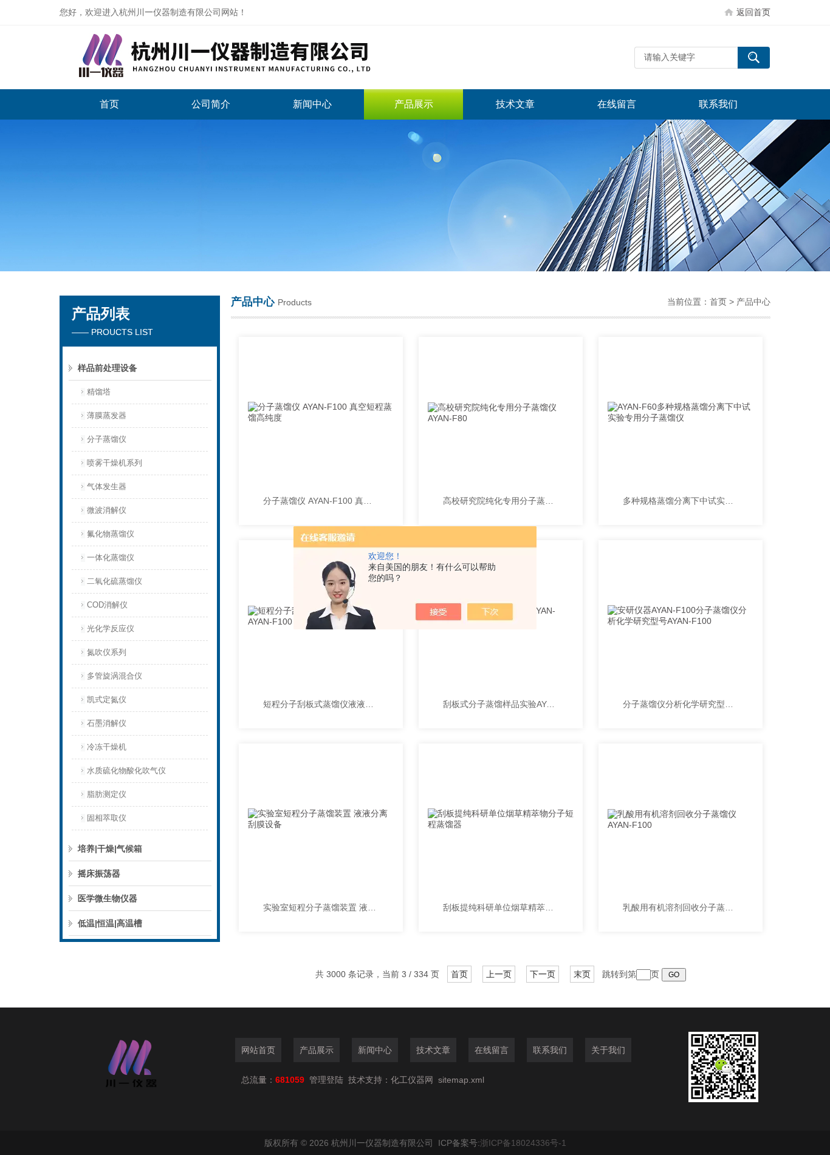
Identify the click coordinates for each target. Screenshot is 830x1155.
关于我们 (608, 1050)
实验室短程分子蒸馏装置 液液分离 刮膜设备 (321, 907)
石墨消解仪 (106, 723)
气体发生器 (106, 486)
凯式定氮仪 (106, 699)
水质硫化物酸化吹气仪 (126, 770)
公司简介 (210, 104)
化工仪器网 (412, 1080)
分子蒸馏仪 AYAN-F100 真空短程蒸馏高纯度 (321, 501)
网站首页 (258, 1050)
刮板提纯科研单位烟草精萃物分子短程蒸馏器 (500, 907)
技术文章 (515, 104)
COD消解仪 (107, 604)
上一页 (499, 974)
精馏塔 (99, 391)
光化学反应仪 (110, 628)
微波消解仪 (106, 510)
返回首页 (753, 12)
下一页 (542, 974)
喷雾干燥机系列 (114, 462)
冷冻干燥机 (106, 746)
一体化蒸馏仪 (110, 557)
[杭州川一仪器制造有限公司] (242, 57)
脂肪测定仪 (106, 794)
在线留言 (616, 104)
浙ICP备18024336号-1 (523, 1143)
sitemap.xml (461, 1080)
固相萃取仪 (106, 817)
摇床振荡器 (99, 873)
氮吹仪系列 (106, 652)
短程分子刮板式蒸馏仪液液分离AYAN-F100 (321, 704)
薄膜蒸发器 (106, 415)
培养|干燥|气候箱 (110, 848)
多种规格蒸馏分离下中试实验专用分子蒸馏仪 (680, 501)
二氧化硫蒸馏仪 (114, 581)
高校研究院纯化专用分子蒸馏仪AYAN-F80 (500, 501)
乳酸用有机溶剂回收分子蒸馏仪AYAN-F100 (680, 907)
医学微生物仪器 (107, 898)
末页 (582, 974)
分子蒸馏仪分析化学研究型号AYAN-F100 (680, 704)
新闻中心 (312, 104)
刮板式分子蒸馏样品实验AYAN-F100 (500, 704)
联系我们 (718, 104)
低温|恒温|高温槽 (110, 923)
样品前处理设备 (107, 368)
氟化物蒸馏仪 (110, 533)
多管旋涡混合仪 (114, 675)
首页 (109, 104)
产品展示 (413, 104)
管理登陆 (326, 1080)
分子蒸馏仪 (106, 439)
